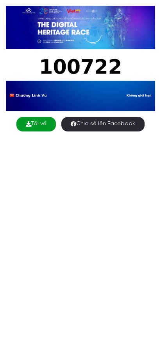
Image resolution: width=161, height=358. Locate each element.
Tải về (39, 124)
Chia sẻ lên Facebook (105, 124)
